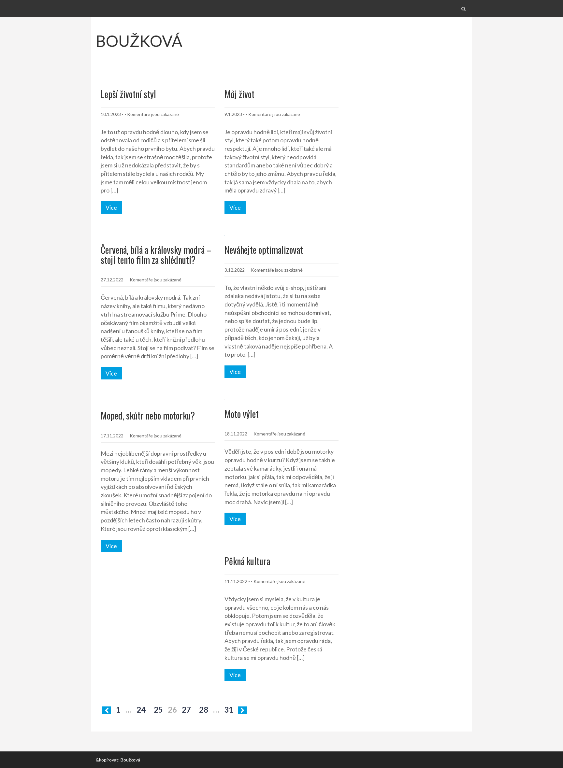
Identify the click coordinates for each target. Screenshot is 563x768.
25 (158, 709)
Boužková (139, 41)
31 (228, 709)
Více (111, 207)
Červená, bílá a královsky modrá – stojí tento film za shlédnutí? (156, 254)
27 (186, 709)
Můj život (239, 94)
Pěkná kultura (247, 561)
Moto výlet (241, 413)
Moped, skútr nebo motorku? (148, 415)
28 (203, 709)
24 (141, 709)
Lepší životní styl (128, 94)
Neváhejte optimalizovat (263, 249)
